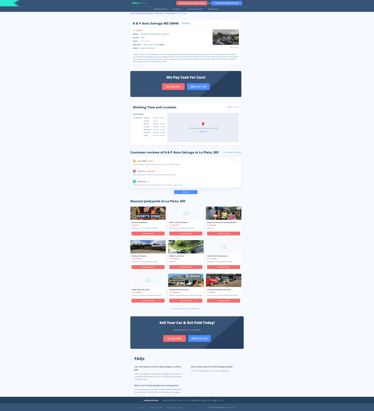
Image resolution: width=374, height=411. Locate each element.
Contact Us (142, 407)
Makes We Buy (213, 9)
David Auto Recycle (138, 256)
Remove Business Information (175, 407)
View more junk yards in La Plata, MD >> (185, 309)
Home (132, 13)
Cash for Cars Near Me (194, 9)
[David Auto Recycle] (148, 246)
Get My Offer (173, 86)
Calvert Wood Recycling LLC (217, 256)
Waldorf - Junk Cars (176, 256)
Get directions (234, 107)
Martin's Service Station (178, 222)
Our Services (177, 9)
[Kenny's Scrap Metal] (148, 213)
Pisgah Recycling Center (140, 289)
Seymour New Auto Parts (179, 289)
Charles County (158, 13)
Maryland (150, 13)
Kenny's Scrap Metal (139, 222)
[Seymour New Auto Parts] (186, 280)
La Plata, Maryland (170, 13)
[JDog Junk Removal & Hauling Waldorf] (223, 213)
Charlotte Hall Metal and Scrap (219, 289)
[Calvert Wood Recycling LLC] (223, 246)
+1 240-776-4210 (144, 41)
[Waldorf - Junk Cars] (186, 246)
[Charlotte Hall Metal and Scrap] (223, 280)
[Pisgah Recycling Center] (148, 280)
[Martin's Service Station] (186, 213)
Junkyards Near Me (160, 9)
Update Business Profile (155, 407)
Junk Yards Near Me (140, 13)
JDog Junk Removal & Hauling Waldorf (221, 222)
